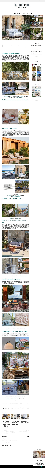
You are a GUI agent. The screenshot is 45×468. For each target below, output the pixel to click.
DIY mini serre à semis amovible (23, 431)
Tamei (11, 275)
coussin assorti (18, 397)
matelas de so (7, 397)
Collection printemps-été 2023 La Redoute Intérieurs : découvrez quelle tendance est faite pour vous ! (9, 432)
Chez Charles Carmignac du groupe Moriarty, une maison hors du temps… (39, 463)
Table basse (14, 275)
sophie (7, 438)
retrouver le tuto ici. (6, 134)
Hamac (11, 218)
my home (25, 0)
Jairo (12, 276)
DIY (22, 0)
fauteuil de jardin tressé (23, 275)
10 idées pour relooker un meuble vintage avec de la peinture (6, 424)
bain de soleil (9, 195)
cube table (21, 396)
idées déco (3, 0)
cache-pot (13, 398)
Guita (17, 194)
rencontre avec (14, 0)
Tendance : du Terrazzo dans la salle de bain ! (15, 422)
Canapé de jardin (6, 96)
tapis (13, 96)
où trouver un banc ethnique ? (25, 421)
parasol (15, 396)
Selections (19, 0)
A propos (28, 0)
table (19, 96)
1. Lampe (7, 396)
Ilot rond (18, 195)
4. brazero (8, 398)
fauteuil (22, 96)
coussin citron (22, 397)
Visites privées (8, 0)
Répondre (8, 442)
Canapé (9, 97)
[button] (34, 68)
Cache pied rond (16, 276)
